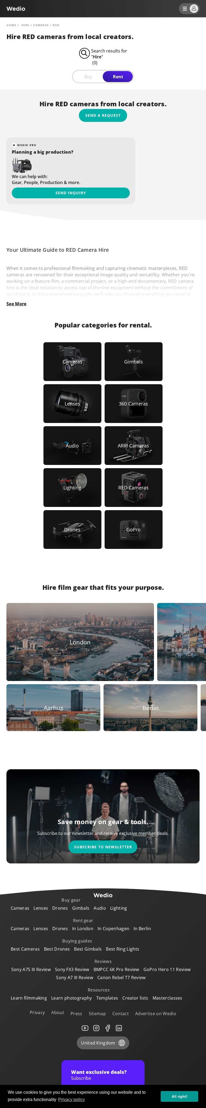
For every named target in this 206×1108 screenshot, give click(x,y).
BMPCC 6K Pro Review (116, 969)
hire (25, 25)
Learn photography (71, 998)
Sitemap (97, 1014)
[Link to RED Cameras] (133, 488)
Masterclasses (167, 998)
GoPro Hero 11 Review (167, 969)
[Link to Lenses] (72, 404)
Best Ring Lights (122, 949)
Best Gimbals (88, 949)
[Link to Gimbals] (133, 362)
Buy (88, 77)
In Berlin (142, 928)
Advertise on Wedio (155, 1014)
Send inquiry (71, 192)
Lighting (118, 908)
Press (76, 1014)
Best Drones (57, 949)
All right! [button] (179, 1096)
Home (11, 25)
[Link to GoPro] (133, 530)
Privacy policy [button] (71, 1099)
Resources (99, 990)
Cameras (41, 25)
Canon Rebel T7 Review (121, 977)
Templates (107, 998)
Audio (100, 908)
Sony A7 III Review (74, 977)
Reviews (103, 961)
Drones (60, 908)
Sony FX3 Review (72, 969)
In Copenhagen (113, 928)
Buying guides (77, 941)
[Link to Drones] (72, 530)
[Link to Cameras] (72, 362)
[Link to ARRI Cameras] (133, 446)
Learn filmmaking (29, 998)
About (57, 1012)
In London (82, 928)
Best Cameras (25, 949)
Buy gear (70, 900)
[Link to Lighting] (72, 488)
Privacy (37, 1012)
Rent (118, 77)
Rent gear (83, 920)
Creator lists (135, 998)
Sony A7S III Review (31, 969)
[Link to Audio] (72, 446)
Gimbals (80, 908)
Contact (120, 1014)
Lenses (41, 908)
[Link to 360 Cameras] (133, 404)
